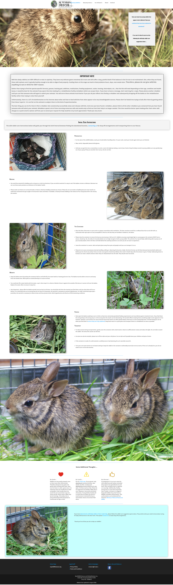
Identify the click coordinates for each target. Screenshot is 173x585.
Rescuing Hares (87, 2)
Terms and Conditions (76, 569)
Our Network (98, 2)
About (106, 2)
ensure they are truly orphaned (96, 321)
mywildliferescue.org (55, 567)
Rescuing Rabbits (75, 2)
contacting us (92, 126)
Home (67, 2)
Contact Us (106, 515)
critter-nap (82, 481)
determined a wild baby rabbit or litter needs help (93, 514)
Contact (112, 2)
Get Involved (69, 5)
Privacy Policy (74, 567)
